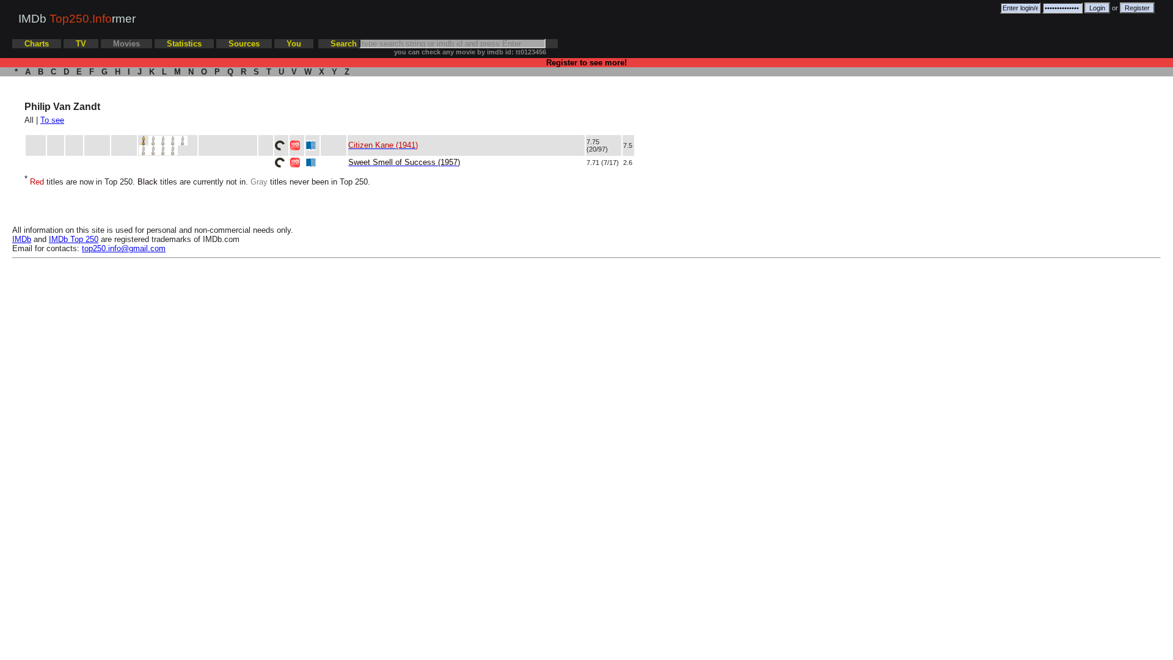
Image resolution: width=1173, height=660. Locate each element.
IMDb (21, 239)
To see (52, 120)
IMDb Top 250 (73, 239)
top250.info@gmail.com (124, 248)
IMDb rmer (77, 18)
